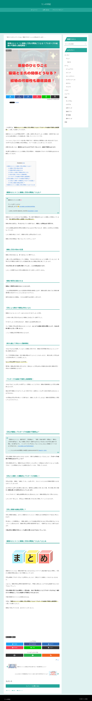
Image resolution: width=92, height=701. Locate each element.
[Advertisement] (46, 23)
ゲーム (66, 65)
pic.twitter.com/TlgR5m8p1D (26, 446)
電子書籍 (68, 115)
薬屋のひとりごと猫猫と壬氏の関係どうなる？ (18, 166)
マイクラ (68, 86)
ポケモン (68, 83)
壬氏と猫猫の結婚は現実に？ (16, 182)
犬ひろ (69, 62)
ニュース (67, 94)
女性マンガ (9, 637)
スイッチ (68, 72)
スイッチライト (70, 76)
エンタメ (67, 55)
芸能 (66, 122)
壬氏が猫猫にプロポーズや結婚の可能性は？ (18, 178)
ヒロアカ (68, 104)
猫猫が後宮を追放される (15, 170)
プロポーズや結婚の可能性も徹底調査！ (19, 176)
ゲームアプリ (69, 69)
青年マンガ (69, 118)
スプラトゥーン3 (70, 79)
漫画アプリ (69, 111)
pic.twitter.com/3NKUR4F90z (27, 206)
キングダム (69, 101)
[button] (85, 44)
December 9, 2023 (33, 211)
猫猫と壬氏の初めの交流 (15, 168)
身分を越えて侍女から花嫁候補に (17, 174)
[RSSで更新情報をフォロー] (51, 655)
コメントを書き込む (33, 686)
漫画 (14, 637)
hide (23, 163)
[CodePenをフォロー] (14, 655)
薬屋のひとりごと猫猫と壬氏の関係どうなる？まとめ (20, 185)
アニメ (68, 58)
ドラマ (66, 90)
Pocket (17, 102)
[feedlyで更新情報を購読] (32, 655)
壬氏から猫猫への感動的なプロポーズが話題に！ (21, 180)
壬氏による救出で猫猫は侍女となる (18, 172)
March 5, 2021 (43, 450)
